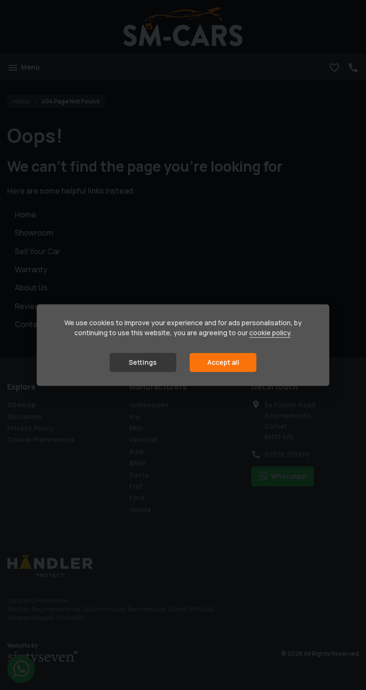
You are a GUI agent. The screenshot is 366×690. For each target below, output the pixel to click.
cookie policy (269, 333)
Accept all (223, 362)
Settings (143, 362)
